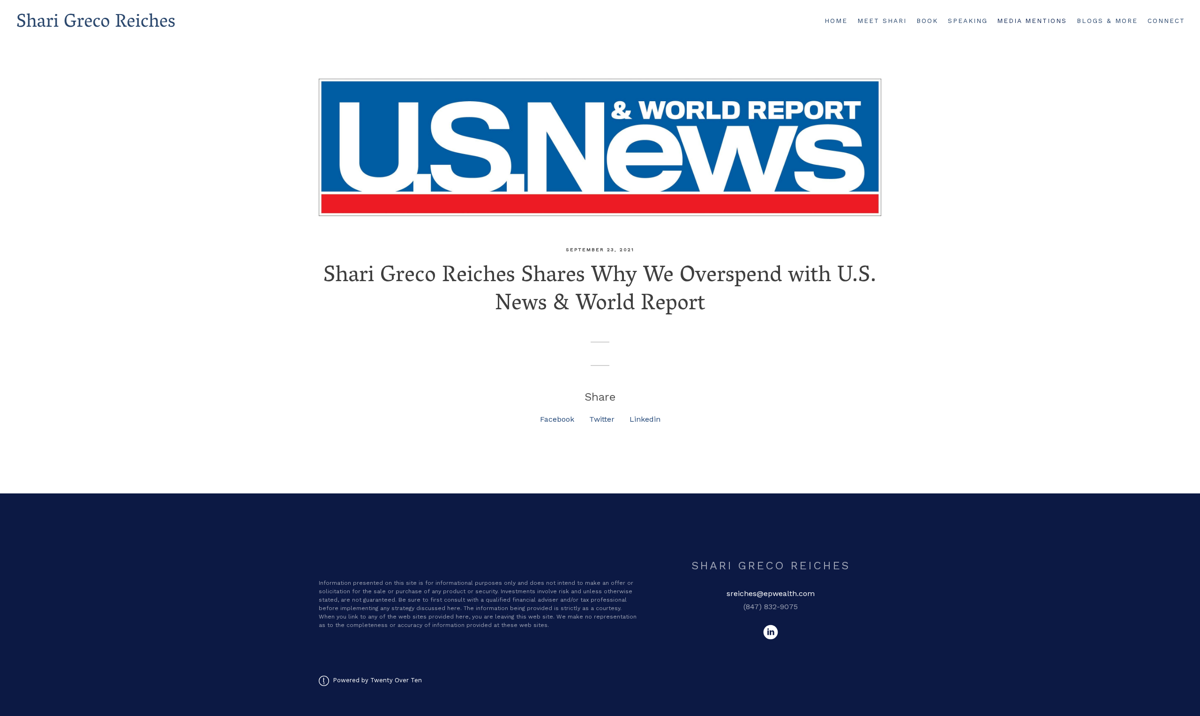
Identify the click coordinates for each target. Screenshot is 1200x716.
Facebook (557, 419)
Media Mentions (1032, 20)
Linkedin (645, 419)
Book (927, 20)
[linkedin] (770, 632)
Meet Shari (882, 20)
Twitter (602, 419)
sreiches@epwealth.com (771, 593)
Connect (1166, 20)
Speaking (968, 20)
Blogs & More (1107, 20)
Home (836, 20)
